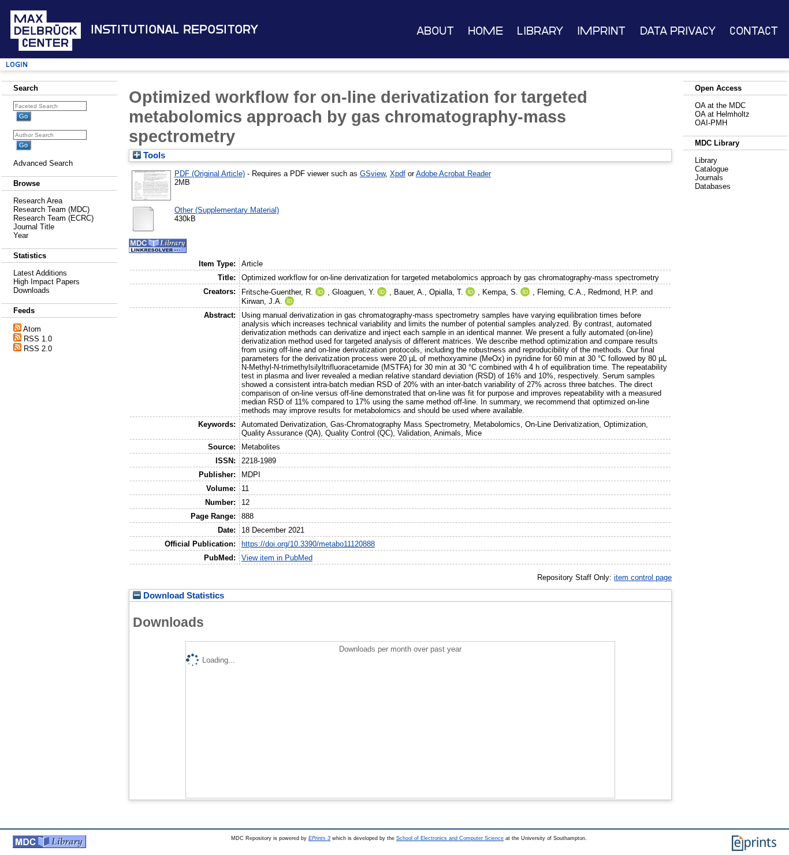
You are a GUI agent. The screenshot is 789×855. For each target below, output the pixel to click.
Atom (32, 329)
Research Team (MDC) (51, 209)
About (435, 30)
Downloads (31, 290)
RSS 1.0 (38, 338)
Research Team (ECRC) (53, 218)
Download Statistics (182, 595)
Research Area (37, 200)
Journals (709, 177)
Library (540, 30)
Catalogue (711, 169)
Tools (153, 155)
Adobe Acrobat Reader (453, 173)
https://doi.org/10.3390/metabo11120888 (308, 544)
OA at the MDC (720, 105)
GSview (372, 173)
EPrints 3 (319, 838)
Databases (713, 186)
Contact (754, 30)
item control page (643, 577)
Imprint (601, 30)
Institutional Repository (174, 29)
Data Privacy (678, 30)
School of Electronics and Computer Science (450, 838)
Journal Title (33, 226)
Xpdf (397, 173)
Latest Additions (40, 273)
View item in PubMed (276, 557)
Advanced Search (43, 163)
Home (485, 30)
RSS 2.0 (38, 348)
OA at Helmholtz (722, 114)
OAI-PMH (711, 122)
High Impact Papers (46, 281)
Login (17, 64)
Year (20, 235)
